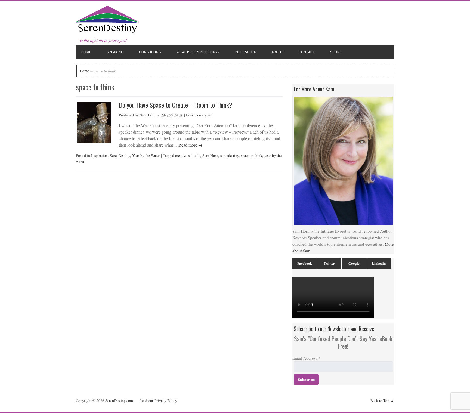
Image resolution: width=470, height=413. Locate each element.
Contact (307, 52)
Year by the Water (146, 155)
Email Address (306, 358)
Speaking (115, 52)
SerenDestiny (120, 155)
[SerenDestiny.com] (107, 32)
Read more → (190, 145)
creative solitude (187, 155)
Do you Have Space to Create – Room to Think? (175, 105)
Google (354, 263)
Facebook (304, 263)
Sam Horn (148, 115)
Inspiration (245, 52)
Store (336, 52)
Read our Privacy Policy (158, 400)
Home (86, 52)
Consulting (150, 52)
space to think (251, 155)
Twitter (329, 263)
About (277, 52)
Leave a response (199, 115)
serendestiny (229, 155)
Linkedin (379, 263)
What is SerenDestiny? (198, 52)
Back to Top (379, 400)
